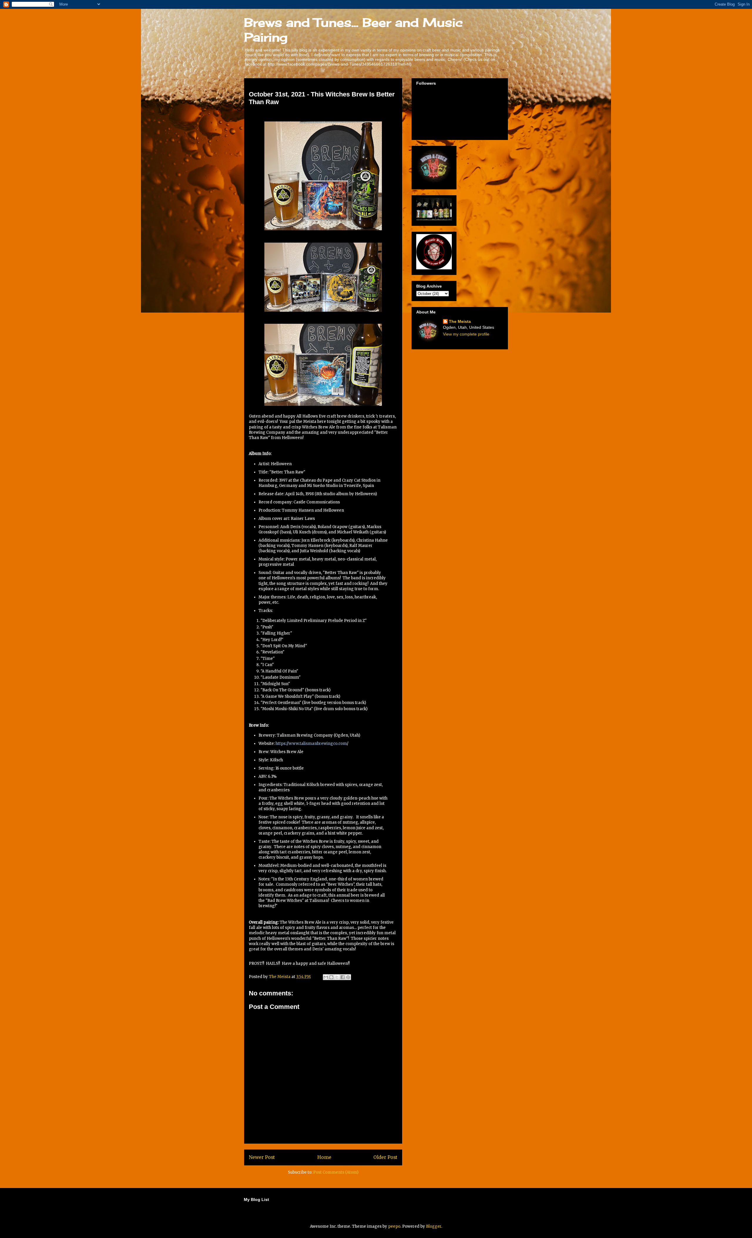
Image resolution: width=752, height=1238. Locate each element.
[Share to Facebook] (342, 977)
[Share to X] (337, 977)
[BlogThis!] (331, 977)
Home (324, 1157)
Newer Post (262, 1157)
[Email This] (326, 977)
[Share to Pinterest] (348, 977)
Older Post (385, 1157)
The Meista (460, 321)
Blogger (433, 1226)
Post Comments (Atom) (335, 1172)
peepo (394, 1226)
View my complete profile (466, 334)
